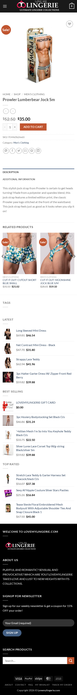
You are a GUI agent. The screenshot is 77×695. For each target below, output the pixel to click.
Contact (20, 684)
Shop (17, 94)
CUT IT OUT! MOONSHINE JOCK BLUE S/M (55, 282)
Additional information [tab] (19, 179)
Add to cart (33, 126)
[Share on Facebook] (12, 151)
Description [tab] (11, 172)
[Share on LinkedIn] (38, 151)
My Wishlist (42, 684)
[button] (5, 6)
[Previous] (3, 263)
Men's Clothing (34, 94)
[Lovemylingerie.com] (38, 6)
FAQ (30, 684)
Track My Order (62, 684)
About (9, 684)
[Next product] (6, 111)
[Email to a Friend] (25, 151)
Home (6, 94)
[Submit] (70, 660)
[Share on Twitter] (19, 151)
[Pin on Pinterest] (32, 151)
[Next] (74, 263)
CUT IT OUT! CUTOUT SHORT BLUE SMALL (19, 282)
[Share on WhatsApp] (6, 151)
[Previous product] (13, 111)
